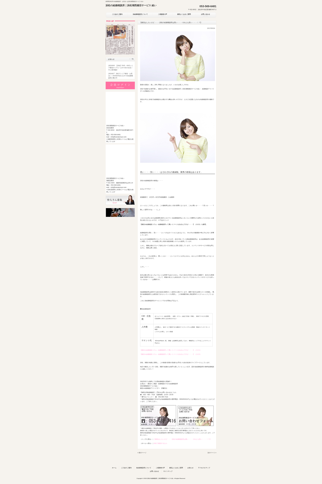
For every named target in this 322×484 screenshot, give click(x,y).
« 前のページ (141, 453)
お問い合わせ (154, 471)
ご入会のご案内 (126, 468)
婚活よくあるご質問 (176, 468)
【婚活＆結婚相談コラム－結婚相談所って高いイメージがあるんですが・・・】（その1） (170, 350)
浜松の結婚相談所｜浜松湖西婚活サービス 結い (131, 5)
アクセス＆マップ (204, 468)
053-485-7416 (163, 397)
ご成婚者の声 (160, 468)
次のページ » (212, 453)
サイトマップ (167, 471)
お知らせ (190, 468)
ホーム (114, 468)
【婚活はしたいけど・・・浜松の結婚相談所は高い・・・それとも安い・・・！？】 (182, 439)
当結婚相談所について (143, 468)
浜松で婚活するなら (160, 443)
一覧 (132, 59)
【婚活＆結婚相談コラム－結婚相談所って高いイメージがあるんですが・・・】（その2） (170, 354)
